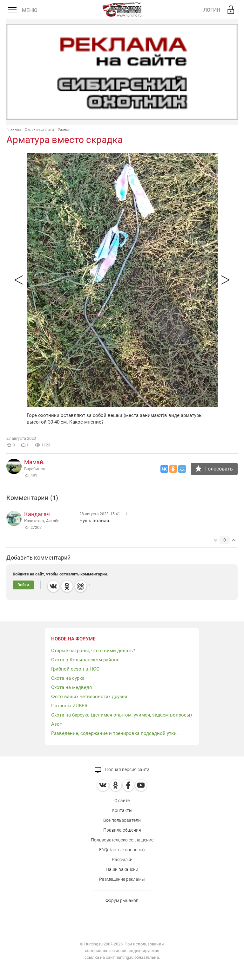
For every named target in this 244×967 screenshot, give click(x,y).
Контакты (122, 810)
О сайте (122, 800)
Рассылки (122, 859)
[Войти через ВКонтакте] (53, 586)
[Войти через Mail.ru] (80, 586)
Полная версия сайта (127, 769)
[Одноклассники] (173, 469)
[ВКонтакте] (164, 469)
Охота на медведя (71, 687)
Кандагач (37, 514)
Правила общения (122, 830)
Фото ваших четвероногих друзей (89, 696)
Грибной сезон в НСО (75, 669)
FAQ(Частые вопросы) (122, 849)
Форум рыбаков (122, 900)
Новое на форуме (73, 639)
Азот (56, 724)
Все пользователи (122, 820)
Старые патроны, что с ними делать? (93, 650)
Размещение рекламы (122, 879)
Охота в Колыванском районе (85, 660)
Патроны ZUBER (69, 706)
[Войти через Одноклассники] (67, 586)
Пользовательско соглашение (122, 839)
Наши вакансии (122, 869)
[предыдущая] (19, 280)
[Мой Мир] (182, 469)
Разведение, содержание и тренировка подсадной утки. (114, 733)
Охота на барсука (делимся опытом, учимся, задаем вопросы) (121, 715)
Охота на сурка (68, 678)
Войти (23, 584)
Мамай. (34, 462)
